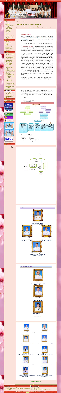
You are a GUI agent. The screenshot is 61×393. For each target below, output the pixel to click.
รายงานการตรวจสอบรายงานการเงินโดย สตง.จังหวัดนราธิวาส (10, 84)
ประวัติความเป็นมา (8, 22)
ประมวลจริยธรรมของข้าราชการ (10, 70)
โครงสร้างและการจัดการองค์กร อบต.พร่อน (28, 24)
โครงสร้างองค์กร (37, 384)
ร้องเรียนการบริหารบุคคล (36, 0)
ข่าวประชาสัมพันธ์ (13, 0)
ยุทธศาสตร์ (7, 33)
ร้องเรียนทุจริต (28, 0)
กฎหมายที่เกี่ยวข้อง (8, 26)
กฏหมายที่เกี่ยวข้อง (8, 93)
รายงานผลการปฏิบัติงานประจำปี (10, 59)
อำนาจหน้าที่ (7, 23)
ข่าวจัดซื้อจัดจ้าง (21, 0)
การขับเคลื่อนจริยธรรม (10, 72)
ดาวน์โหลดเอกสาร (36, 381)
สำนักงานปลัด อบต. (8, 43)
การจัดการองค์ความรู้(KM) (9, 100)
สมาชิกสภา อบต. (8, 42)
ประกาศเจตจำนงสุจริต (9, 63)
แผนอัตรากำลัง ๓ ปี (8, 79)
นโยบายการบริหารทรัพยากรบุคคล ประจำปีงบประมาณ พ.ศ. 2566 (11, 77)
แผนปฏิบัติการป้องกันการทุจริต (10, 83)
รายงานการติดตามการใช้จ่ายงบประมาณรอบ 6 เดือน (10, 58)
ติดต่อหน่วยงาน (8, 24)
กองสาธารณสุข (8, 47)
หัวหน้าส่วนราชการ (8, 50)
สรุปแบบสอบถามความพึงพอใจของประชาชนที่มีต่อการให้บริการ (10, 35)
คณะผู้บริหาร (7, 41)
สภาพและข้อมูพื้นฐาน (9, 28)
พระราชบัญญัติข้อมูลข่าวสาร (10, 92)
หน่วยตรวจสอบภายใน (9, 49)
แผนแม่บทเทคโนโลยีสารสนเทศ (10, 81)
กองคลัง (7, 44)
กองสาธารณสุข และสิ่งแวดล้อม (10, 46)
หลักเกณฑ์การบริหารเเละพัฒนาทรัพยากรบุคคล (10, 78)
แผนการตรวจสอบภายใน (9, 53)
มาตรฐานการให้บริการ (9, 68)
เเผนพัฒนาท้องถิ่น (8, 94)
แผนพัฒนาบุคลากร (8, 85)
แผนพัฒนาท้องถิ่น (8, 66)
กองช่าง (7, 45)
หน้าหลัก (7, 0)
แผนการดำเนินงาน (8, 64)
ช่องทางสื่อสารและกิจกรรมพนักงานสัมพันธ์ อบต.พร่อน (9, 37)
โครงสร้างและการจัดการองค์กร (10, 25)
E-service (45, 0)
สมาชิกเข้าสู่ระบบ (8, 31)
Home (6, 21)
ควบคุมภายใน (8, 73)
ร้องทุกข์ (7, 38)
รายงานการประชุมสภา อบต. (9, 60)
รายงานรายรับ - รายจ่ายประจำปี (10, 56)
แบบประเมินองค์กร (8, 30)
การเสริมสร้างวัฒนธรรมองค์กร (10, 69)
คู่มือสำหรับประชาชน (9, 61)
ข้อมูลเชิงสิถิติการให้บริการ (9, 67)
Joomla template (27, 392)
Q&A (6, 34)
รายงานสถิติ (7, 97)
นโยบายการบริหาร (8, 27)
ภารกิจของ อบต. (8, 32)
